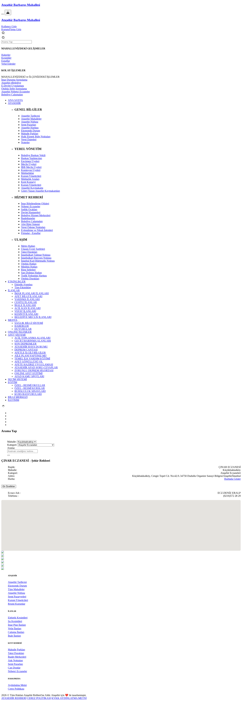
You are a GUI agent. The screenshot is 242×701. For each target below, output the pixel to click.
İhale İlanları (14, 635)
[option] (121, 552)
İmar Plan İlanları (17, 624)
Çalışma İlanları (16, 632)
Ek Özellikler (9, 486)
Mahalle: (11, 441)
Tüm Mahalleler (16, 589)
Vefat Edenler (8, 63)
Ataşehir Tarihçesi (17, 582)
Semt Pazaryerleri (17, 596)
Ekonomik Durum (17, 585)
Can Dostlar (14, 667)
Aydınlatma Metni (17, 685)
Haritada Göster (232, 478)
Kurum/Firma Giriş (11, 29)
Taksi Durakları (16, 653)
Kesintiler (6, 57)
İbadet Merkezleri (17, 656)
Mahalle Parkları (16, 649)
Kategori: (12, 444)
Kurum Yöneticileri (18, 600)
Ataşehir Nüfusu (16, 593)
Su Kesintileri (15, 621)
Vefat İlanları (14, 628)
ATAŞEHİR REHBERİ (13, 698)
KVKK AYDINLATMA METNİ (69, 698)
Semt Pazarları (15, 664)
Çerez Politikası (16, 688)
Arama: (11, 448)
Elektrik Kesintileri (17, 617)
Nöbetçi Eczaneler (17, 671)
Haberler (5, 54)
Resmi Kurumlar (16, 603)
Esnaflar (5, 60)
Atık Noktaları (15, 660)
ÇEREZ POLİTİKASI (39, 698)
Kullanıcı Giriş (9, 26)
